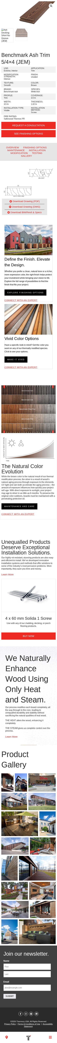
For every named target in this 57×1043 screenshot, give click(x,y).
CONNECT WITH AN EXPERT (21, 300)
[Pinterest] (31, 1014)
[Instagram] (26, 1014)
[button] (51, 5)
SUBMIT (10, 996)
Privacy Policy (10, 1024)
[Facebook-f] (20, 1014)
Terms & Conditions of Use (29, 1024)
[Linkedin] (36, 1014)
